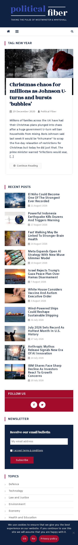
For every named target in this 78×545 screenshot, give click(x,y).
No (33, 538)
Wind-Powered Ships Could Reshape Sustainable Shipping (43, 312)
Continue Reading (27, 165)
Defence (14, 484)
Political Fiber (48, 111)
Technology (16, 491)
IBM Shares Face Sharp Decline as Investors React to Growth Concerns (44, 371)
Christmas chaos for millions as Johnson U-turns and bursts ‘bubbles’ (38, 94)
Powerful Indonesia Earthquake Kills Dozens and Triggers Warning (45, 217)
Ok (24, 538)
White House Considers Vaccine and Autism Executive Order (45, 293)
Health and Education (23, 517)
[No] (73, 533)
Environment (17, 504)
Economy (14, 511)
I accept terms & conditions (28, 450)
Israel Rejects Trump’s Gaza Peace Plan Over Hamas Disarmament (43, 274)
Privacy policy (49, 538)
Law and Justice (19, 497)
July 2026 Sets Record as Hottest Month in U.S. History (46, 331)
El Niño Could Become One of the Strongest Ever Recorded (44, 198)
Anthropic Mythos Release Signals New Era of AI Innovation (45, 350)
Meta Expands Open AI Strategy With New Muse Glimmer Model (46, 255)
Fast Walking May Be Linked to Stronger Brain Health (46, 236)
